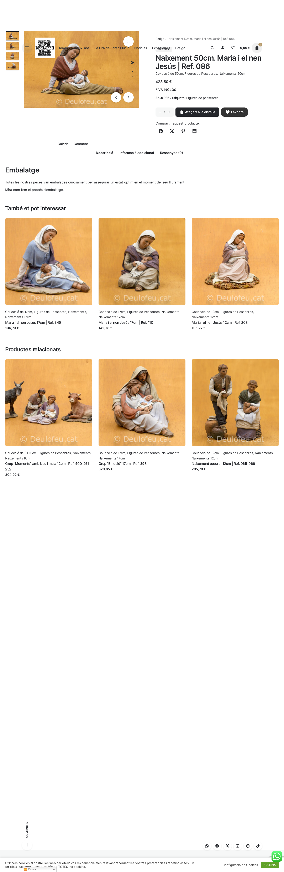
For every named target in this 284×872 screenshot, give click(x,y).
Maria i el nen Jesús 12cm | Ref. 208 (220, 322)
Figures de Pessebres (50, 312)
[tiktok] (258, 846)
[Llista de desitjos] (233, 48)
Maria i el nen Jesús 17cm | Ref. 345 (33, 322)
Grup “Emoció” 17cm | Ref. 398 (123, 464)
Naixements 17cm (18, 317)
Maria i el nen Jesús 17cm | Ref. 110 (126, 322)
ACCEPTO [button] (270, 864)
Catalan (32, 869)
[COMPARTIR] (27, 845)
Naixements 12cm (205, 317)
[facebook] (217, 846)
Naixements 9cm (17, 458)
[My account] (223, 48)
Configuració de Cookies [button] (240, 865)
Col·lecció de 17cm (18, 312)
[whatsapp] (207, 846)
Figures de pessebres (202, 98)
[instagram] (237, 846)
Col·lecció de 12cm (205, 312)
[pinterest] (248, 846)
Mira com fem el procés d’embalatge (34, 190)
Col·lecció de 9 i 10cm (21, 453)
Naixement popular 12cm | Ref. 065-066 (223, 464)
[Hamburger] (27, 48)
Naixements (77, 312)
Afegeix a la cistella (20, 332)
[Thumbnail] (45, 48)
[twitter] (227, 846)
